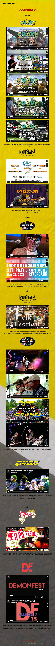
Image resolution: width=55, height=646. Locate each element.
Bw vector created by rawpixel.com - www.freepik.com (19, 643)
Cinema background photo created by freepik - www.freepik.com (34, 643)
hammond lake (9, 4)
